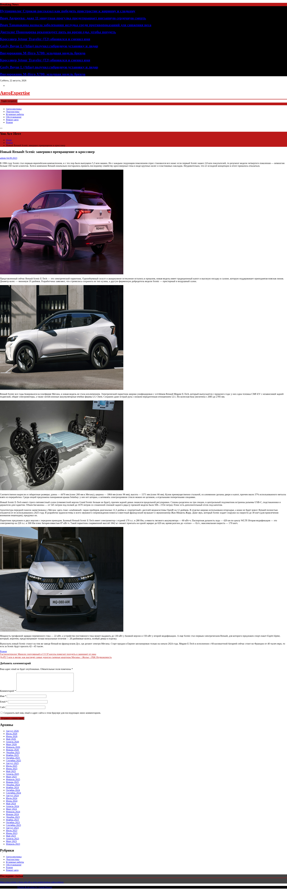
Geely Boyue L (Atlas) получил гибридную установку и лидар (49, 46)
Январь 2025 (12, 782)
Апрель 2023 (12, 838)
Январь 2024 (12, 814)
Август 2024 (12, 795)
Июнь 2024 (11, 801)
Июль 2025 (11, 766)
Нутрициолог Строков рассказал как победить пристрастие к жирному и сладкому (67, 11)
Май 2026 (11, 739)
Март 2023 (11, 841)
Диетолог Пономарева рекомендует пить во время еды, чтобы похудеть (58, 32)
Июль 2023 (11, 830)
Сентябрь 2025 (13, 760)
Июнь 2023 (11, 833)
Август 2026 (12, 731)
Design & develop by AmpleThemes (34, 887)
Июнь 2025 (11, 768)
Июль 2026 (11, 733)
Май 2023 (11, 836)
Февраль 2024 (13, 811)
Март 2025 (11, 776)
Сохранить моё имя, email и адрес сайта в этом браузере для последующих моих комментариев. (52, 713)
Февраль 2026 (13, 747)
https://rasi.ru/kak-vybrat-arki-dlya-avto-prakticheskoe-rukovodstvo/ (32, 882)
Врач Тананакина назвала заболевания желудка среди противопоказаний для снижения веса (75, 25)
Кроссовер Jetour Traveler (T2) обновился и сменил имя (45, 39)
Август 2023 (12, 828)
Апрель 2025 (12, 774)
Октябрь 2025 (13, 758)
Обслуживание (13, 117)
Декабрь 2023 (13, 817)
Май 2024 (11, 803)
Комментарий (8, 691)
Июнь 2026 (11, 736)
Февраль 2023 (13, 844)
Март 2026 (11, 744)
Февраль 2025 (13, 779)
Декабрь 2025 (13, 752)
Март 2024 (11, 809)
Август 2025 (12, 763)
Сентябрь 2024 (13, 793)
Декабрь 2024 (13, 785)
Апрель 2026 (12, 741)
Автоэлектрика (14, 109)
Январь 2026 (12, 750)
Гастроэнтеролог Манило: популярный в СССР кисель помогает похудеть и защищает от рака (48, 654)
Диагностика (12, 111)
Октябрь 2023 (13, 822)
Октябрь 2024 (13, 790)
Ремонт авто (12, 119)
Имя (3, 696)
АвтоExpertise (15, 93)
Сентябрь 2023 (13, 825)
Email (3, 701)
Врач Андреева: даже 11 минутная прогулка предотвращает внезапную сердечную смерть (73, 18)
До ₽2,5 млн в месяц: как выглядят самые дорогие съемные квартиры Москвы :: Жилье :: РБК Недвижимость (56, 657)
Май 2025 (11, 771)
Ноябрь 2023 (12, 819)
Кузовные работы (15, 114)
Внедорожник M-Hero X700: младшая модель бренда (42, 53)
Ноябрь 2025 (12, 755)
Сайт (2, 707)
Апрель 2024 (12, 806)
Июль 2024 (11, 798)
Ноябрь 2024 (12, 787)
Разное (9, 122)
